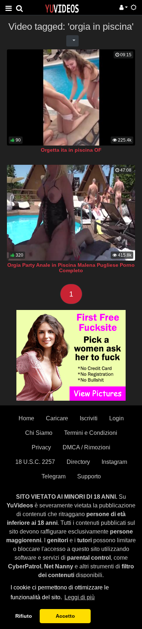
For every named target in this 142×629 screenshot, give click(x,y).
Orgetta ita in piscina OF (71, 150)
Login (116, 418)
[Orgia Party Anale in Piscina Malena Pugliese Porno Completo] (71, 213)
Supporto (89, 476)
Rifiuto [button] (23, 616)
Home (26, 418)
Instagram (114, 462)
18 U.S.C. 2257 (35, 462)
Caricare (57, 418)
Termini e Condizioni (90, 433)
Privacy (41, 447)
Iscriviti (89, 418)
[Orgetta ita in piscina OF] (71, 97)
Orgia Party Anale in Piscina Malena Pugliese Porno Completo (71, 268)
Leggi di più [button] (79, 597)
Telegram (54, 476)
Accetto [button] (65, 616)
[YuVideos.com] (62, 8)
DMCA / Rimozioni (86, 447)
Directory (78, 462)
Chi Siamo (38, 433)
